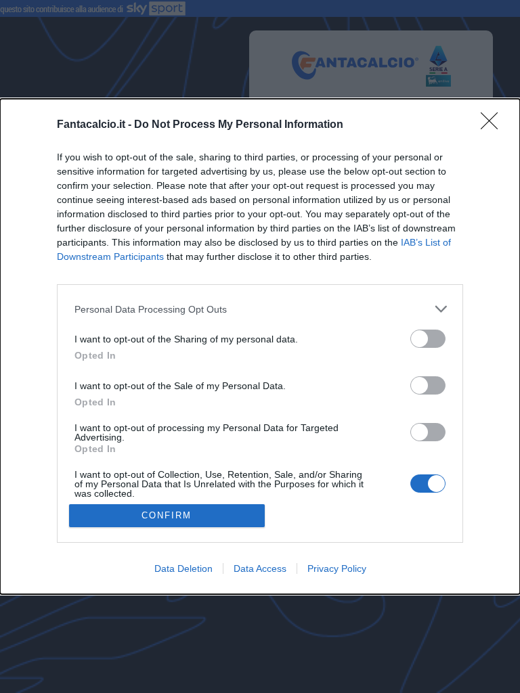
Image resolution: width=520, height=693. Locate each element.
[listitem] (260, 309)
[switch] (428, 339)
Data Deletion (183, 568)
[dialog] (260, 346)
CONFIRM (167, 515)
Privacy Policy (336, 568)
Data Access (260, 568)
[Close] (493, 125)
